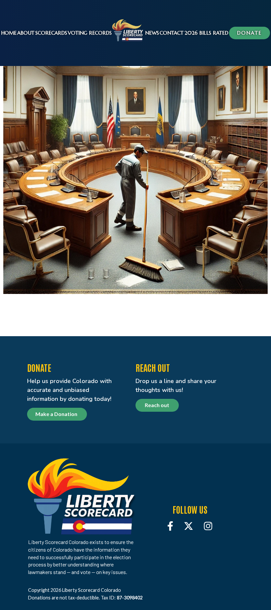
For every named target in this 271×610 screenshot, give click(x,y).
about (25, 33)
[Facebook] (170, 526)
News (152, 33)
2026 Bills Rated (206, 33)
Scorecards (51, 33)
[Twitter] (188, 526)
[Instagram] (208, 526)
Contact (171, 33)
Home (9, 33)
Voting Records (90, 33)
